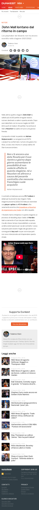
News (10, 7)
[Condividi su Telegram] (23, 50)
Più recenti (5, 11)
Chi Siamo (5, 489)
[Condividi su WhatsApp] (18, 50)
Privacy (23, 491)
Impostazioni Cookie (27, 487)
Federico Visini (13, 43)
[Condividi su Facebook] (15, 50)
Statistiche (30, 7)
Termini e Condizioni (27, 494)
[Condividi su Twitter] (11, 50)
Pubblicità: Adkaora (8, 494)
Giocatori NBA (6, 501)
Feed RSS (7, 474)
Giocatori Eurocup (7, 506)
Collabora (5, 491)
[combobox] (20, 3)
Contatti (4, 487)
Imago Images (13, 479)
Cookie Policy (25, 489)
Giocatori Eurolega (7, 504)
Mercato (22, 11)
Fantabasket (14, 11)
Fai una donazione (19, 324)
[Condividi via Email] (27, 50)
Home (4, 7)
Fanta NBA (19, 7)
